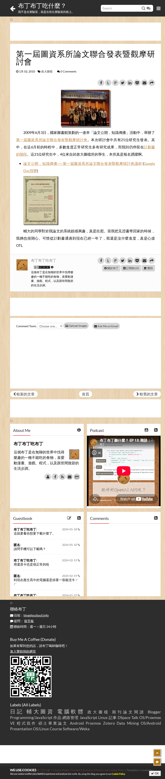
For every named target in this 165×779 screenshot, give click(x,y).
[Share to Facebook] (101, 83)
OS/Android (151, 723)
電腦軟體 (71, 711)
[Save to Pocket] (137, 83)
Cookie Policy (118, 774)
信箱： (31, 615)
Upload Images (77, 325)
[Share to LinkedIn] (130, 83)
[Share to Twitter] (122, 83)
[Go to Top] (157, 753)
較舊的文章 (148, 394)
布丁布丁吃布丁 (43, 260)
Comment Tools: (26, 326)
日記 (17, 711)
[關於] (47, 477)
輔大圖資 (40, 711)
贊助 (150, 268)
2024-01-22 (70, 595)
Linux (103, 717)
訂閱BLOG (132, 268)
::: (11, 19)
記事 (113, 717)
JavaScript (88, 717)
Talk (134, 717)
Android (77, 723)
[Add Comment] (157, 762)
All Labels (31, 704)
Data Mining (128, 723)
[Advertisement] (85, 32)
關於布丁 (113, 268)
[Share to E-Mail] (144, 83)
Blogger (154, 712)
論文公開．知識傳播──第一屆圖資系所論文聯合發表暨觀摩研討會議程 (82, 163)
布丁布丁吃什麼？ (42, 5)
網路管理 (70, 717)
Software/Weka (76, 728)
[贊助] (76, 477)
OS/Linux (41, 728)
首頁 (85, 394)
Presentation (21, 728)
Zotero (109, 723)
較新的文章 (25, 394)
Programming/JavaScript (31, 717)
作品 (57, 717)
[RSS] (62, 477)
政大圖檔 (47, 71)
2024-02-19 (70, 560)
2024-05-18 (70, 529)
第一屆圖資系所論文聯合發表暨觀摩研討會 (51, 140)
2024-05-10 (70, 544)
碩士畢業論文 (53, 723)
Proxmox (93, 723)
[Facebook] (55, 477)
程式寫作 (26, 723)
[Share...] (151, 83)
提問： (23, 621)
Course (56, 728)
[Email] (69, 477)
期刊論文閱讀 (128, 712)
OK (156, 773)
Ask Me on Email (107, 326)
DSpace (124, 717)
